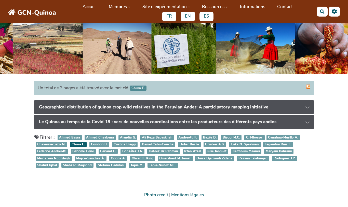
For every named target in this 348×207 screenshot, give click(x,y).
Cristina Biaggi (125, 144)
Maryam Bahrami (279, 151)
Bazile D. (210, 137)
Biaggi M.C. (231, 137)
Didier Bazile (189, 144)
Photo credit (156, 195)
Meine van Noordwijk (53, 158)
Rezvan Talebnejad (252, 158)
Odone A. (118, 158)
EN (188, 16)
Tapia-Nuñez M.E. (162, 165)
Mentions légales (187, 195)
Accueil (90, 7)
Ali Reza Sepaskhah (157, 137)
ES (206, 16)
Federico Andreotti (51, 151)
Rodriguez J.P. (285, 158)
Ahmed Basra (69, 137)
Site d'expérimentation (164, 7)
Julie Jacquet (216, 151)
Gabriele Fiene (83, 151)
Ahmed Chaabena (100, 137)
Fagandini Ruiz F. (278, 144)
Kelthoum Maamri (246, 151)
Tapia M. (136, 165)
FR (169, 16)
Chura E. (78, 144)
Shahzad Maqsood (77, 165)
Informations (252, 7)
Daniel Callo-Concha (157, 144)
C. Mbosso (254, 137)
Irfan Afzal (192, 151)
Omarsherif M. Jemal (175, 158)
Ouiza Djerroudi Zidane (214, 158)
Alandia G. (128, 137)
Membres (118, 7)
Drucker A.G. (215, 144)
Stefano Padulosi (111, 165)
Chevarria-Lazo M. (51, 144)
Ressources (213, 7)
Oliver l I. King (142, 158)
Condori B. (99, 144)
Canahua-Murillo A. (283, 137)
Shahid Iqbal (47, 165)
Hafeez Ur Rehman (163, 151)
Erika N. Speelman (245, 144)
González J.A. (132, 151)
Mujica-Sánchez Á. (90, 158)
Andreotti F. (187, 137)
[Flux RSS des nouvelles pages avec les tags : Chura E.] (308, 87)
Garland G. (108, 151)
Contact (285, 7)
